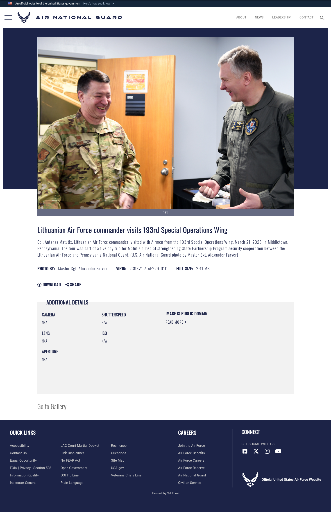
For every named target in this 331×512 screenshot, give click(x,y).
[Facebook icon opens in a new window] (244, 451)
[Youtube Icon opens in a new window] (278, 451)
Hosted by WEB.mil (165, 493)
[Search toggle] (323, 17)
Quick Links (23, 432)
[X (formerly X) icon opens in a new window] (256, 451)
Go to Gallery (51, 406)
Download (51, 284)
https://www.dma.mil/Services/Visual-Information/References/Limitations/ (218, 357)
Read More (175, 322)
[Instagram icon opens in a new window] (267, 451)
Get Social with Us (257, 444)
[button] (99, 3)
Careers (187, 432)
